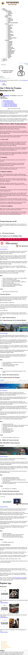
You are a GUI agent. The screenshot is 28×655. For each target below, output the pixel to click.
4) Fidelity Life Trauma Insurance (10, 105)
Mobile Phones (11, 51)
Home (4, 8)
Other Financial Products (13, 22)
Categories (5, 9)
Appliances (10, 41)
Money (6, 16)
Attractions (10, 13)
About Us (5, 58)
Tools (9, 57)
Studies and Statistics (12, 37)
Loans (9, 21)
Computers (10, 42)
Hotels (9, 29)
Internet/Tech (10, 32)
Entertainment (8, 10)
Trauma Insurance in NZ (8, 100)
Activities (10, 12)
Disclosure (5, 644)
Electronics (10, 44)
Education (10, 27)
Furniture (10, 49)
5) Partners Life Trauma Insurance (10, 106)
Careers (4, 643)
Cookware (10, 43)
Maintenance (10, 34)
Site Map (4, 648)
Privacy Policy (6, 646)
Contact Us (5, 60)
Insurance (10, 30)
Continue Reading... (4, 602)
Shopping (7, 40)
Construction (10, 24)
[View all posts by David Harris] (1, 95)
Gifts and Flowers (11, 50)
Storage (9, 55)
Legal (9, 33)
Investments (10, 20)
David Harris (6, 95)
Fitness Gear (10, 47)
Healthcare (10, 28)
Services (7, 23)
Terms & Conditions (7, 647)
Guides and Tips (8, 15)
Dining (9, 26)
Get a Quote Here (3, 249)
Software (10, 54)
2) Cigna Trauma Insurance (8, 102)
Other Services (11, 35)
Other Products (11, 53)
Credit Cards (10, 19)
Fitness (9, 14)
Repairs (9, 36)
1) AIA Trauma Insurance (8, 101)
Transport (10, 39)
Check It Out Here (4, 333)
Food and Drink (11, 48)
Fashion (9, 46)
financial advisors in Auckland (20, 577)
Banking (9, 17)
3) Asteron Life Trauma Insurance (10, 104)
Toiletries (10, 56)
